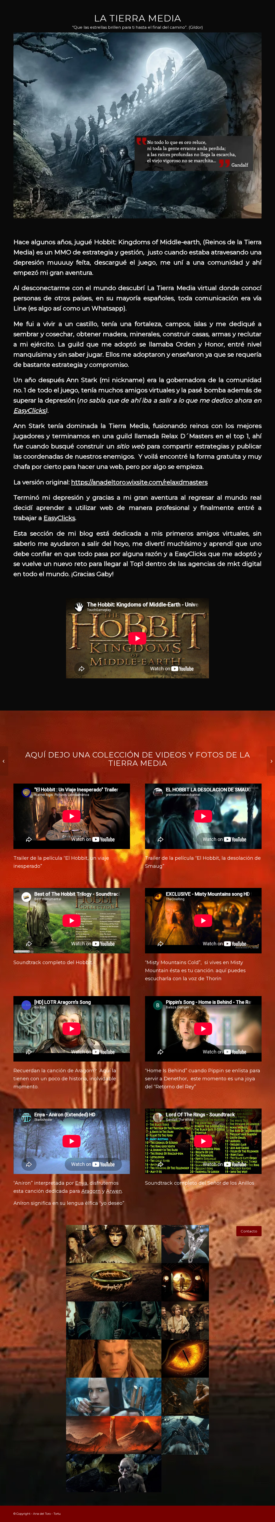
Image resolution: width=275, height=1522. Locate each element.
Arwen (114, 1191)
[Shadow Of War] (271, 761)
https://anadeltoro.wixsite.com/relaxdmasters (139, 482)
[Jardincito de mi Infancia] (4, 761)
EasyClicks (29, 410)
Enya (81, 1183)
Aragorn (91, 1191)
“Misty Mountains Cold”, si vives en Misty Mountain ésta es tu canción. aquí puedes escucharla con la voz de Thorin (195, 970)
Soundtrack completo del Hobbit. (53, 962)
